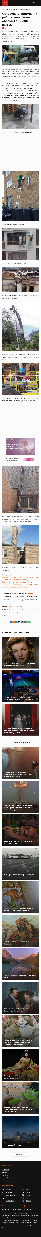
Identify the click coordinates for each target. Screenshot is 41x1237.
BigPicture (15, 9)
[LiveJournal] (22, 622)
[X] (19, 622)
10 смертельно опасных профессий (17, 582)
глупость (23, 609)
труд (17, 612)
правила (32, 609)
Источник (4, 615)
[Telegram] (30, 622)
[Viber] (24, 622)
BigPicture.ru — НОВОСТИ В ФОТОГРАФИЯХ (17, 1209)
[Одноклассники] (13, 622)
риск (11, 612)
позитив (24, 9)
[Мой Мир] (16, 622)
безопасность (13, 609)
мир (12, 606)
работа (5, 612)
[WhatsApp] (27, 622)
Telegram (30, 593)
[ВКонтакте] (11, 622)
